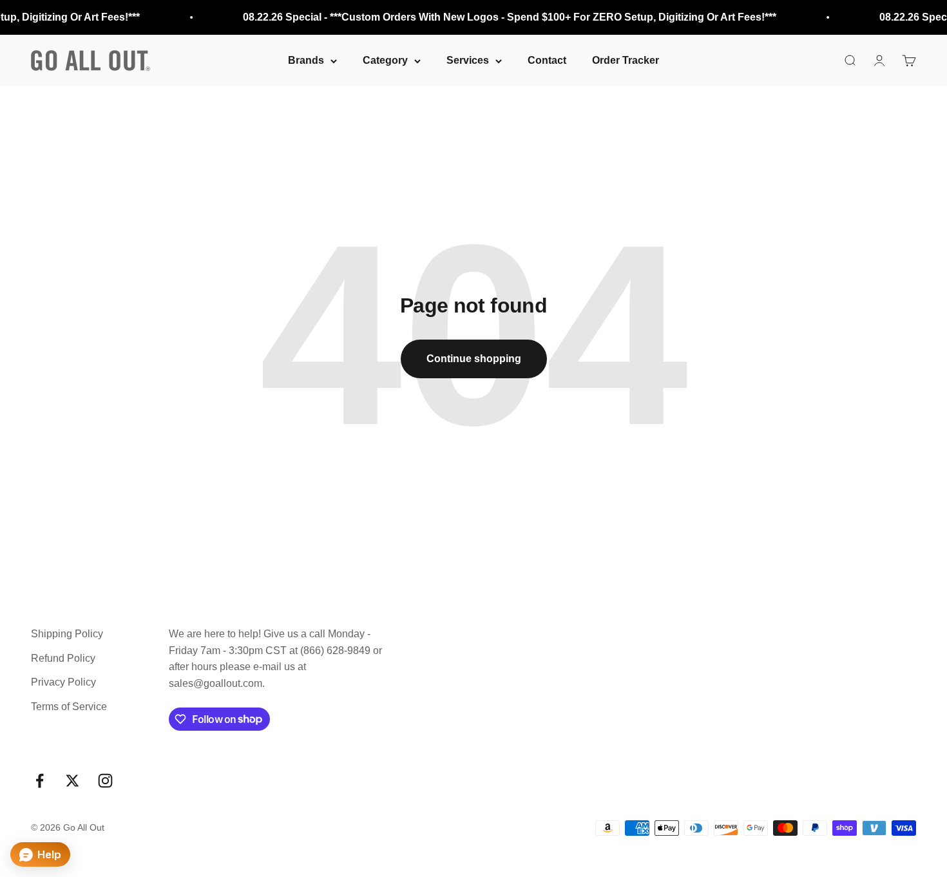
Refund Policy (63, 658)
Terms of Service (69, 706)
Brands (306, 60)
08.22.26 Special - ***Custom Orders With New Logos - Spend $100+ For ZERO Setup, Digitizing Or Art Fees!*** (505, 17)
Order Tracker (625, 60)
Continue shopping (473, 358)
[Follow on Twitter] (72, 780)
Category (385, 60)
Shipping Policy (67, 633)
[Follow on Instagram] (105, 780)
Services (467, 60)
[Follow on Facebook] (39, 780)
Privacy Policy (63, 682)
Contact (547, 60)
